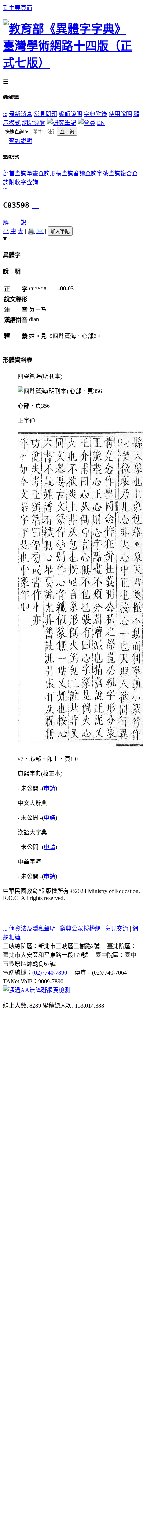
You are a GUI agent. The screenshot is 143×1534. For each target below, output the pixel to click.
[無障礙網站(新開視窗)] (36, 990)
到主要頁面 (17, 8)
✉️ (40, 231)
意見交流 (116, 928)
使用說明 (120, 114)
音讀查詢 (85, 173)
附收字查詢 (23, 182)
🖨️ (31, 231)
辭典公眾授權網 (80, 928)
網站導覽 (33, 123)
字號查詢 (108, 173)
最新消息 (20, 114)
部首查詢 (14, 173)
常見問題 (45, 114)
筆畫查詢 (38, 173)
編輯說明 (70, 114)
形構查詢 (61, 173)
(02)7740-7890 (49, 972)
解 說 (14, 222)
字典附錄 (95, 114)
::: (5, 114)
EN (101, 123)
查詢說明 (20, 141)
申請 (49, 788)
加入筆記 (60, 231)
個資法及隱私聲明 (32, 928)
